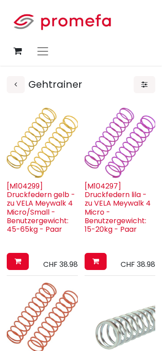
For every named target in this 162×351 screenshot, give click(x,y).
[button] (18, 261)
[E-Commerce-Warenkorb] (17, 51)
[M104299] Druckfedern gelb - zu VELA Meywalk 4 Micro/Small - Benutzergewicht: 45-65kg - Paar (41, 207)
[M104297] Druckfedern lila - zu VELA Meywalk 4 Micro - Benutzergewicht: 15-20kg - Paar (118, 207)
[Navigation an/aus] (43, 51)
